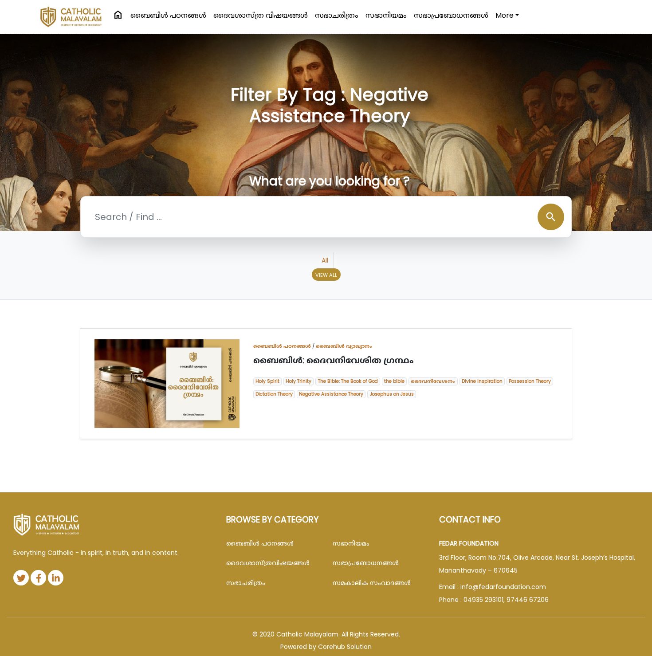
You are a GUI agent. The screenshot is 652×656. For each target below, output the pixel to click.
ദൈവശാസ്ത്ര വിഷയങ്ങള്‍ (260, 15)
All (325, 260)
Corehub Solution (345, 646)
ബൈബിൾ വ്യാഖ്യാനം (344, 346)
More (504, 15)
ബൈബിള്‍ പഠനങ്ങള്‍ (168, 15)
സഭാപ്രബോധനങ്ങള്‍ (451, 15)
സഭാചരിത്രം (336, 15)
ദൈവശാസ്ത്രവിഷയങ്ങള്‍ (268, 562)
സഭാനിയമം (386, 15)
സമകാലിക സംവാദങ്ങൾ (372, 582)
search (551, 217)
